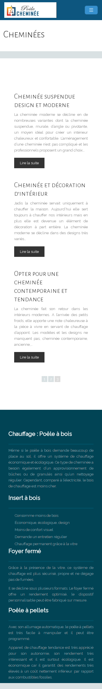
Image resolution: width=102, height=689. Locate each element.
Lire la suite (29, 163)
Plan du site (51, 686)
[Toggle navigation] (91, 10)
